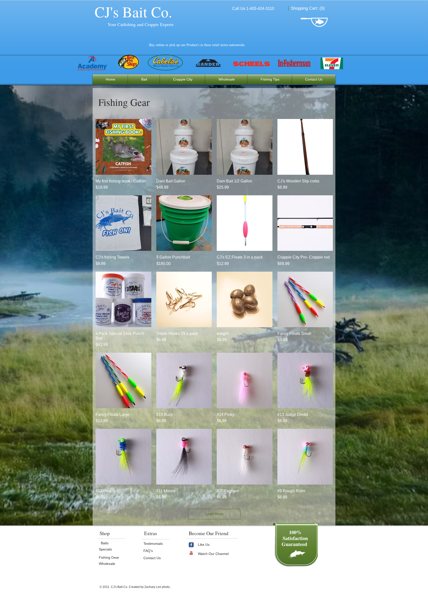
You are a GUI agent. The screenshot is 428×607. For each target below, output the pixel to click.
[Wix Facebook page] (191, 544)
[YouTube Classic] (191, 552)
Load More (214, 514)
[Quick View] (123, 147)
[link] (308, 8)
